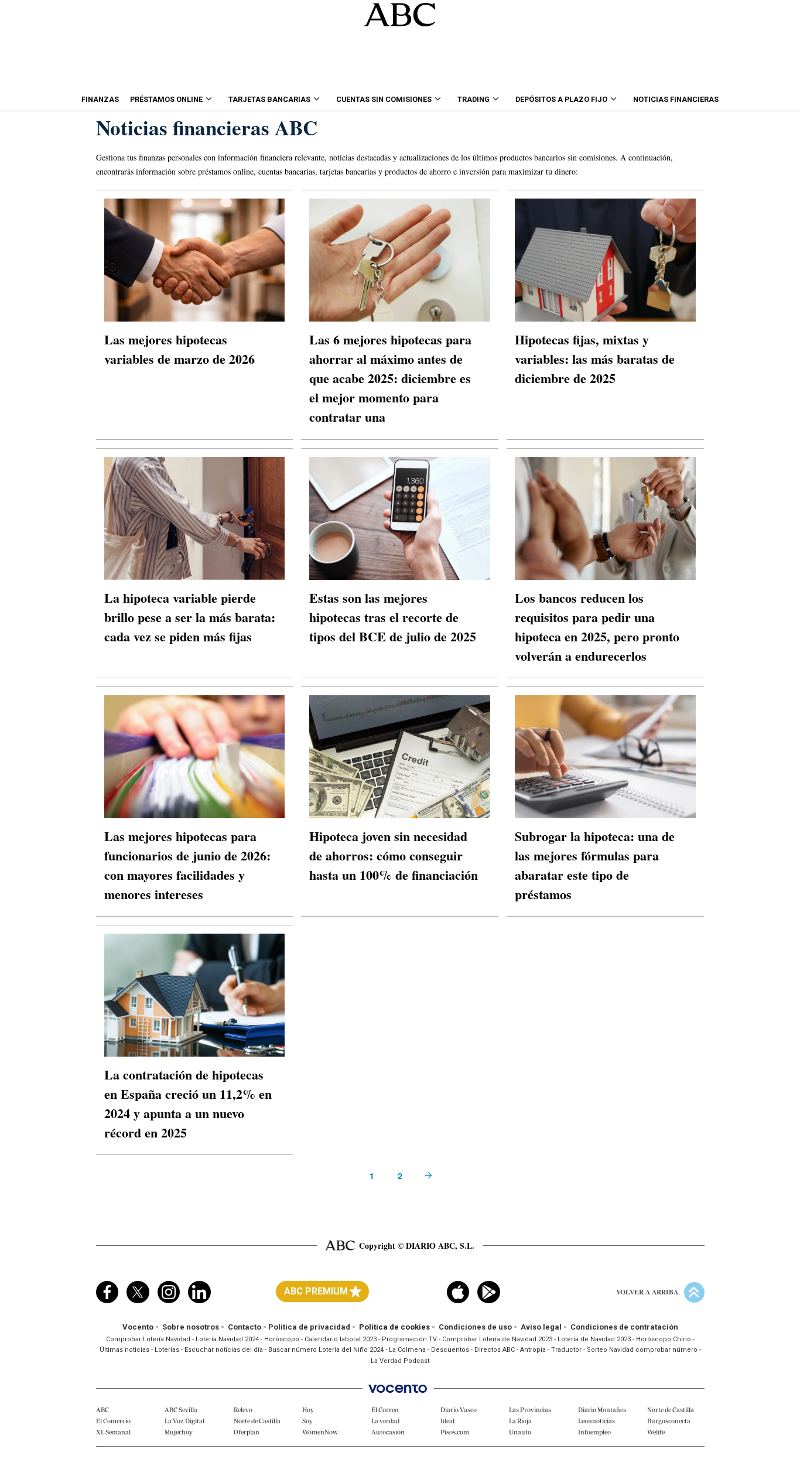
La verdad (385, 1420)
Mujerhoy (179, 1432)
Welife (656, 1432)
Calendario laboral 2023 (341, 1339)
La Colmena (407, 1350)
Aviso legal (541, 1327)
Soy (307, 1420)
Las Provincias (530, 1409)
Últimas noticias (124, 1350)
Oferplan (246, 1432)
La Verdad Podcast (400, 1361)
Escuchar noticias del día (223, 1350)
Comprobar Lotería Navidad (148, 1339)
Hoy (308, 1409)
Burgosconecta (668, 1420)
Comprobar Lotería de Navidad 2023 (497, 1339)
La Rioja (520, 1420)
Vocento (137, 1327)
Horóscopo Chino (663, 1339)
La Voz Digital (184, 1420)
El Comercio (113, 1420)
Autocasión (388, 1432)
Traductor (566, 1350)
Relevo (243, 1409)
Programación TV (409, 1339)
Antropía (533, 1350)
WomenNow (320, 1432)
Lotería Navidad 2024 (227, 1339)
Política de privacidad (309, 1327)
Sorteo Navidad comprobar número (642, 1350)
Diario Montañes (602, 1409)
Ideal (447, 1420)
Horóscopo (281, 1339)
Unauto (520, 1432)
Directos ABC (494, 1350)
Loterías (167, 1350)
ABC (102, 1409)
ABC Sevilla (181, 1409)
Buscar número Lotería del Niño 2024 (326, 1350)
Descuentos (450, 1350)
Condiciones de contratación (624, 1327)
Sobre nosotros (190, 1327)
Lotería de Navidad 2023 (594, 1339)
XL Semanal (113, 1432)
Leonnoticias (596, 1420)
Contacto (244, 1327)
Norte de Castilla (257, 1420)
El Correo (384, 1409)
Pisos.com (454, 1432)
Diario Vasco (458, 1409)
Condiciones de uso (475, 1327)
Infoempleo (594, 1432)
